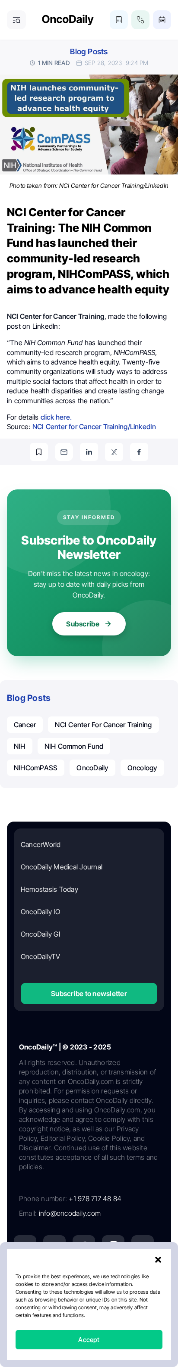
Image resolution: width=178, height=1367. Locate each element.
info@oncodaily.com (70, 1213)
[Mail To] (64, 452)
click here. (56, 417)
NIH (19, 746)
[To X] (114, 452)
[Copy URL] (39, 452)
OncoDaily (92, 767)
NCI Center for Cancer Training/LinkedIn (94, 426)
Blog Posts (89, 51)
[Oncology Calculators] (119, 19)
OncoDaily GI (40, 934)
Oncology (142, 767)
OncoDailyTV (40, 956)
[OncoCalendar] (162, 19)
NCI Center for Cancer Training (103, 724)
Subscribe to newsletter (89, 993)
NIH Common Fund (74, 746)
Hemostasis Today (49, 889)
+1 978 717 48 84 (95, 1198)
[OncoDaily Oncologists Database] (140, 19)
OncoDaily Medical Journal (61, 867)
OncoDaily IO (40, 911)
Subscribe (82, 624)
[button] (158, 1259)
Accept (88, 1340)
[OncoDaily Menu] (16, 19)
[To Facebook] (139, 452)
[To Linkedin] (89, 452)
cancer (25, 724)
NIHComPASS (35, 767)
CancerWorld (41, 844)
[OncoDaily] (68, 20)
